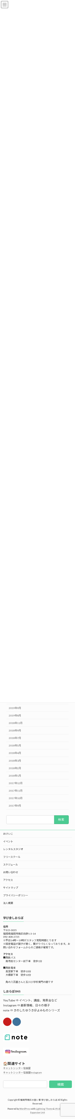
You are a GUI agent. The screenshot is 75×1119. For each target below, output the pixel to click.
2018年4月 (15, 753)
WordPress (25, 1109)
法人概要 (8, 903)
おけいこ (8, 833)
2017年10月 (15, 798)
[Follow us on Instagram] (16, 1022)
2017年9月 (15, 805)
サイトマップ (10, 887)
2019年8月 (15, 715)
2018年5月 (15, 745)
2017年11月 (15, 790)
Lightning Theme (44, 1109)
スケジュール (10, 864)
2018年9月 (15, 730)
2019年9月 (15, 707)
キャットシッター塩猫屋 (17, 1068)
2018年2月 (15, 768)
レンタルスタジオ (13, 849)
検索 (60, 1084)
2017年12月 (15, 783)
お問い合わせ (10, 872)
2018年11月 (15, 723)
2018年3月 (15, 760)
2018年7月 (15, 738)
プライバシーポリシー (15, 895)
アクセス (8, 880)
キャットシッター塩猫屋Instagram (22, 1072)
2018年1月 (15, 775)
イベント (8, 841)
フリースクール (11, 856)
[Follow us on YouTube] (7, 1022)
